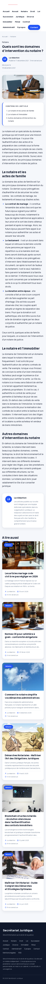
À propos (21, 27)
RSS (19, 953)
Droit (32, 11)
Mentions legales (9, 953)
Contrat (26, 22)
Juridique (20, 16)
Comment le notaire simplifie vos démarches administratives (22, 696)
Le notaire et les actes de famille (21, 111)
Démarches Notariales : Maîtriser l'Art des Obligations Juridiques (23, 757)
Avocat (15, 11)
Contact (34, 27)
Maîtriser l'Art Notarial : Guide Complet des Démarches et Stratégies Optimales (21, 886)
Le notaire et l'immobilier (17, 114)
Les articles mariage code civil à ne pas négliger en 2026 (21, 575)
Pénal (17, 22)
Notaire (24, 11)
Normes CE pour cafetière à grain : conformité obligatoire (21, 635)
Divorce (30, 16)
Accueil (6, 11)
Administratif (9, 27)
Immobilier (7, 22)
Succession (8, 16)
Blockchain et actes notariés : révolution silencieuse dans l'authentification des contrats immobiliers (20, 820)
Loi (39, 11)
